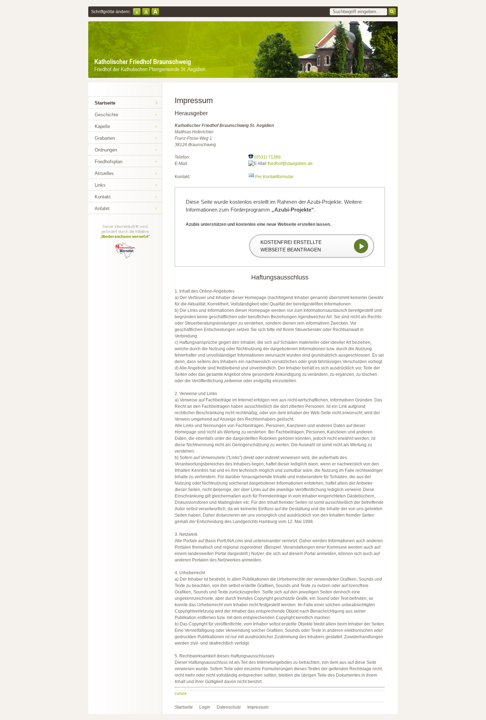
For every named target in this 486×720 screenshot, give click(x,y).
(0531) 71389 (267, 157)
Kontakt (103, 196)
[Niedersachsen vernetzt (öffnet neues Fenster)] (125, 257)
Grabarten (105, 138)
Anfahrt (102, 208)
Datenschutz (229, 707)
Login (204, 707)
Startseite (105, 103)
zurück (181, 693)
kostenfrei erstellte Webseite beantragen (291, 245)
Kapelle (102, 126)
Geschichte (106, 114)
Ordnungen (106, 150)
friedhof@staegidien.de (290, 163)
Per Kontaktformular (274, 176)
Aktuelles (104, 173)
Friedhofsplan (108, 161)
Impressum (258, 707)
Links (100, 185)
